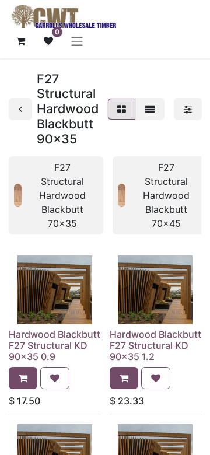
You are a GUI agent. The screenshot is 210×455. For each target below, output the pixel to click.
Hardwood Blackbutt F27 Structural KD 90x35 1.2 (155, 345)
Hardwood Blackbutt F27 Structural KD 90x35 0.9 (54, 345)
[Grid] (121, 109)
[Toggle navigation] (77, 41)
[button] (23, 378)
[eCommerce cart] (20, 40)
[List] (149, 109)
